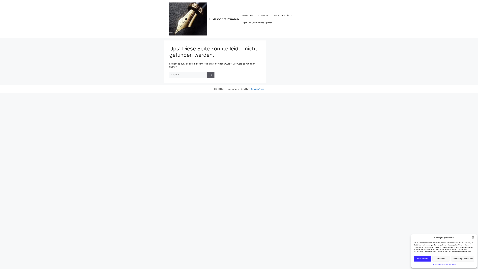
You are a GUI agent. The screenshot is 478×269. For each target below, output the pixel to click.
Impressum (453, 264)
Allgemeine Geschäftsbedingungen (256, 23)
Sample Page (247, 15)
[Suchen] (210, 75)
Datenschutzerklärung (440, 264)
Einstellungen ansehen (462, 258)
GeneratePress (257, 89)
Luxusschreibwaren (224, 19)
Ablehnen (441, 258)
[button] (473, 237)
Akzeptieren (422, 258)
